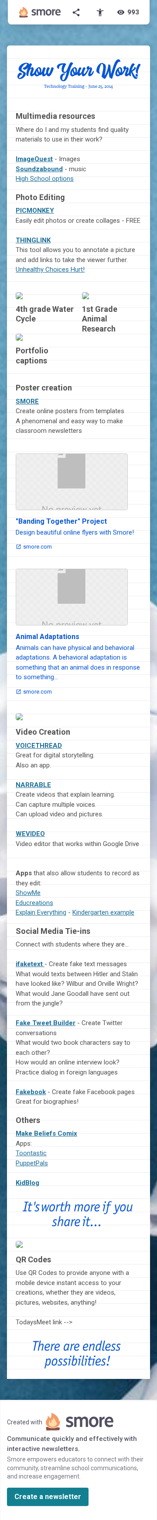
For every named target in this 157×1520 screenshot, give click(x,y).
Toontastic (31, 1153)
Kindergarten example (103, 912)
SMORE (27, 401)
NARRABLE (33, 785)
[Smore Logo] (40, 12)
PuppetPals (32, 1163)
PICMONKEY (35, 210)
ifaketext (30, 964)
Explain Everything (41, 912)
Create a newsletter (47, 1496)
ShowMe (28, 893)
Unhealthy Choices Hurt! (50, 269)
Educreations (34, 903)
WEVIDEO (30, 834)
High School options (45, 179)
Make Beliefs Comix (46, 1133)
